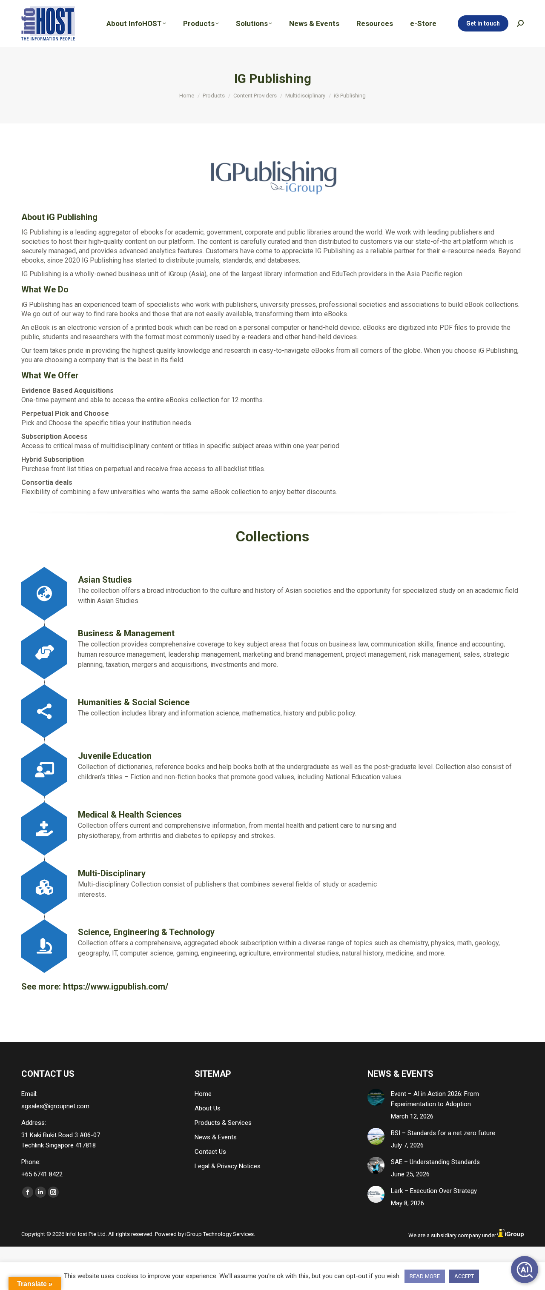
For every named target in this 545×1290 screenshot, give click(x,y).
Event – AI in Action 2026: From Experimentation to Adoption (435, 1099)
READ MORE (425, 1276)
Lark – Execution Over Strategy (434, 1191)
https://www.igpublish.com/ (115, 986)
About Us (208, 1108)
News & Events (216, 1137)
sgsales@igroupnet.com (55, 1106)
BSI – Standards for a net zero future (443, 1133)
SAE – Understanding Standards (435, 1162)
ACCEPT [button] (464, 1276)
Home (203, 1094)
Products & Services (223, 1123)
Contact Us (210, 1152)
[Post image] (375, 1097)
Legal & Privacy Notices (228, 1166)
